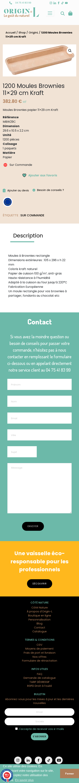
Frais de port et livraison (39, 653)
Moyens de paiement (39, 648)
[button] (70, 50)
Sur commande (32, 215)
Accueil (11, 32)
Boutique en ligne (39, 615)
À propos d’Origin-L (39, 611)
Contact (39, 627)
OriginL (33, 32)
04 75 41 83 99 (23, 2)
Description (28, 235)
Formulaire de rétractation (39, 661)
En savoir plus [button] (24, 780)
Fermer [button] (69, 773)
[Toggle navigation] (50, 13)
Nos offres (39, 657)
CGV (39, 645)
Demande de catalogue (40, 678)
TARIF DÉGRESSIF (39, 682)
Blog (39, 623)
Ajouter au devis (18, 190)
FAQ (39, 674)
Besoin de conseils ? (50, 190)
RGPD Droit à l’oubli (39, 686)
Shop (22, 32)
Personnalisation (39, 619)
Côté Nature (39, 607)
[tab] (28, 235)
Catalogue (39, 631)
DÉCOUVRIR (40, 583)
